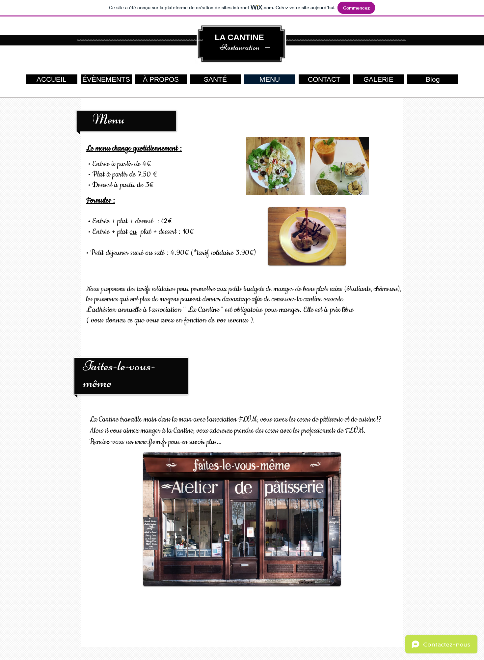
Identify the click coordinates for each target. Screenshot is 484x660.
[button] (275, 166)
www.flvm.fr (151, 442)
